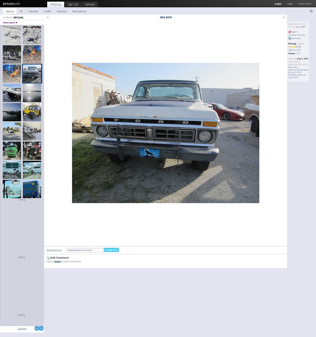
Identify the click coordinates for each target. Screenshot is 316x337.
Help (290, 3)
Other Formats (298, 35)
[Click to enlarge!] (165, 133)
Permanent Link (54, 250)
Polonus (55, 4)
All (21, 11)
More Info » (293, 67)
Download (296, 38)
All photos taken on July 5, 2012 (297, 76)
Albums (10, 11)
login (57, 261)
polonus (299, 26)
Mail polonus (79, 11)
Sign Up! (73, 4)
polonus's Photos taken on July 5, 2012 (298, 71)
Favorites (62, 11)
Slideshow (22, 328)
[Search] (311, 11)
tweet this (111, 250)
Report (294, 31)
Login (278, 3)
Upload (90, 4)
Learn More (304, 3)
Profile (47, 11)
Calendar (33, 11)
